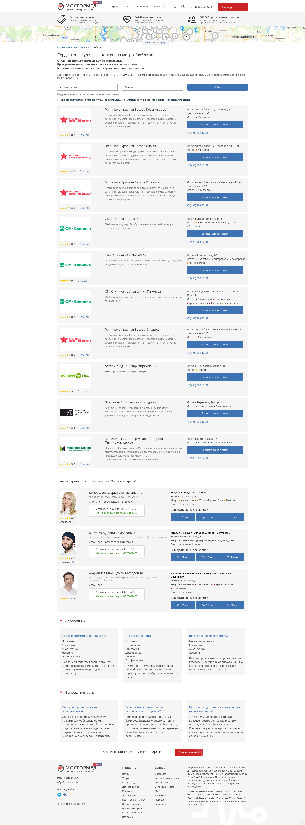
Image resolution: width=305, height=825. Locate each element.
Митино (202, 442)
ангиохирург (96, 496)
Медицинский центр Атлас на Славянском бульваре (200, 532)
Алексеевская (188, 500)
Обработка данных (67, 782)
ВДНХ (201, 500)
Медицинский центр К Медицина (189, 492)
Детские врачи (130, 786)
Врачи (125, 773)
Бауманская (204, 299)
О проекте (160, 773)
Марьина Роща (215, 500)
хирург (162, 537)
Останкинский (186, 503)
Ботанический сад (208, 222)
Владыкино (229, 222)
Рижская (230, 500)
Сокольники (179, 588)
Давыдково (227, 540)
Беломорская (236, 259)
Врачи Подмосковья (133, 812)
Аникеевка (204, 190)
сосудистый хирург (115, 496)
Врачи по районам (132, 803)
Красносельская (198, 303)
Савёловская (223, 406)
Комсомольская (224, 299)
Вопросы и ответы (165, 786)
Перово (202, 369)
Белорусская (205, 406)
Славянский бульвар (192, 540)
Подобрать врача (233, 7)
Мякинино (204, 117)
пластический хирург (117, 577)
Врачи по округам (132, 808)
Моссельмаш (196, 263)
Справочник (161, 782)
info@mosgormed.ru (68, 777)
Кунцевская (212, 540)
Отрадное (194, 226)
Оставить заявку (189, 752)
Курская (215, 303)
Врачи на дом (129, 782)
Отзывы (84, 135)
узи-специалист (136, 537)
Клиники (127, 791)
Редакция (160, 799)
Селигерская (218, 259)
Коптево (202, 259)
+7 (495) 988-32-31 (202, 6)
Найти (217, 87)
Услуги (126, 778)
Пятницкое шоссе (220, 442)
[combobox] (87, 87)
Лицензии (160, 795)
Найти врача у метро (134, 799)
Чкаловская (230, 303)
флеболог (132, 496)
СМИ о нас (160, 791)
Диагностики (160, 6)
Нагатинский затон (189, 544)
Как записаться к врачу (168, 778)
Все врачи (128, 816)
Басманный (185, 592)
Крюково (203, 149)
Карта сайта (161, 803)
